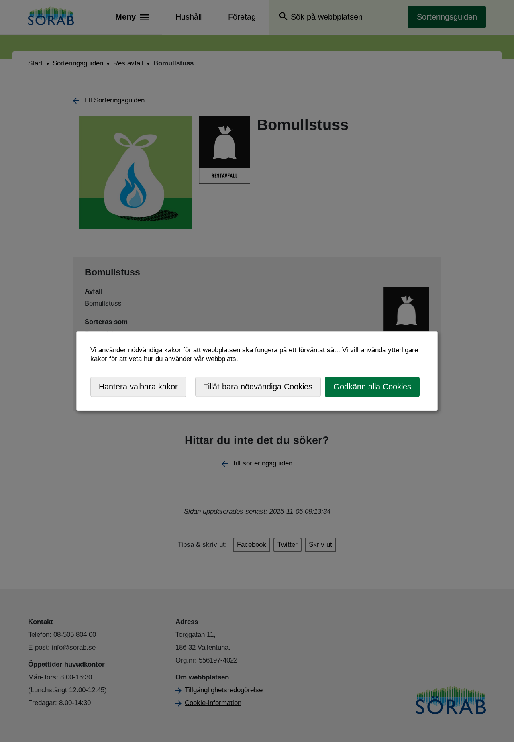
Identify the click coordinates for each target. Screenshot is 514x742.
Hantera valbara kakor (138, 386)
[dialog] (257, 371)
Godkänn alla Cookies (372, 386)
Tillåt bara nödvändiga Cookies (258, 386)
